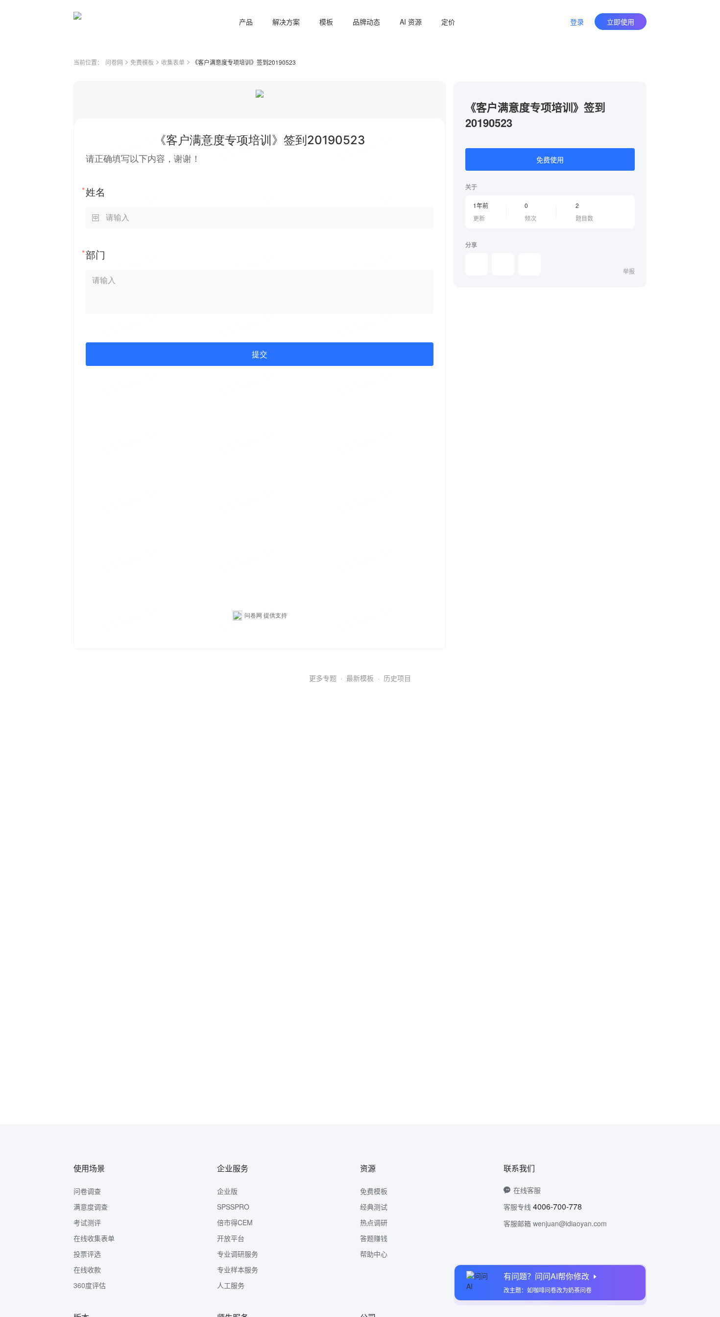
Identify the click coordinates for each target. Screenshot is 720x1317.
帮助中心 (373, 1254)
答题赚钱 (373, 1238)
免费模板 (142, 62)
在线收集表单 (94, 1238)
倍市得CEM (235, 1222)
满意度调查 (90, 1207)
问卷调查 (87, 1191)
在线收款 (87, 1269)
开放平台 (230, 1238)
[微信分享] (476, 264)
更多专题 (322, 678)
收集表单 (173, 62)
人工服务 (230, 1285)
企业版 (227, 1191)
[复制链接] (503, 264)
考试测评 (87, 1222)
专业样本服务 (237, 1269)
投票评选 (87, 1254)
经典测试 (373, 1207)
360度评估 (89, 1285)
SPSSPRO (233, 1207)
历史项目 (397, 678)
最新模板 (360, 678)
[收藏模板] (635, 93)
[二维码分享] (529, 264)
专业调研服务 (237, 1254)
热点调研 (373, 1222)
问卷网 (114, 62)
